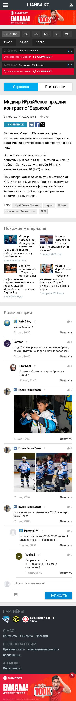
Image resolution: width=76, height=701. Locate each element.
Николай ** (31, 530)
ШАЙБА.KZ (38, 4)
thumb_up (68, 321)
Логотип (42, 636)
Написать (58, 595)
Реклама (26, 636)
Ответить (66, 332)
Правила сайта (14, 649)
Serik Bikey (24, 321)
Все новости (55, 87)
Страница (21, 87)
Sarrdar (18, 342)
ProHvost (25, 366)
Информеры (12, 668)
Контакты (10, 636)
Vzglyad (30, 554)
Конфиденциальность (43, 649)
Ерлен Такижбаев (29, 390)
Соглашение (12, 655)
